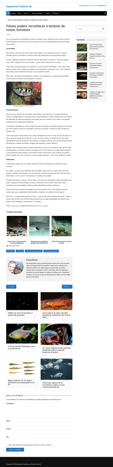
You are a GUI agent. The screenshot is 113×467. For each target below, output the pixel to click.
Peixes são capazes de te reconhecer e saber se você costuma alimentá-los (53, 385)
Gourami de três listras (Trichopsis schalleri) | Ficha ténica (97, 75)
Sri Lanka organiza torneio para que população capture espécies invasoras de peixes (56, 350)
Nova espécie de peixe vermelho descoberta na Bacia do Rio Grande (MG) (56, 315)
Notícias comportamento (34, 251)
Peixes (26, 13)
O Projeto (55, 13)
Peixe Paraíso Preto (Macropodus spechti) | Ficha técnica (97, 46)
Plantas (47, 13)
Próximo (66, 286)
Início (9, 20)
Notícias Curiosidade (51, 251)
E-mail (8, 429)
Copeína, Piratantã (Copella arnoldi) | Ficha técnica (97, 56)
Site (7, 437)
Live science (44, 206)
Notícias (20, 251)
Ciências (11, 251)
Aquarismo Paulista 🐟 (19, 6)
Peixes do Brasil (37, 13)
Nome (8, 421)
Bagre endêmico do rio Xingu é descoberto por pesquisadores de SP (21, 382)
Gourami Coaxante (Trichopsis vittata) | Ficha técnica (96, 65)
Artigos (13, 13)
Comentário (10, 403)
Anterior (12, 286)
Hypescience (15, 206)
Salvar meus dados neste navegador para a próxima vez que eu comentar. (29, 445)
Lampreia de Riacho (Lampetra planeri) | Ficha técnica (96, 84)
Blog (19, 13)
